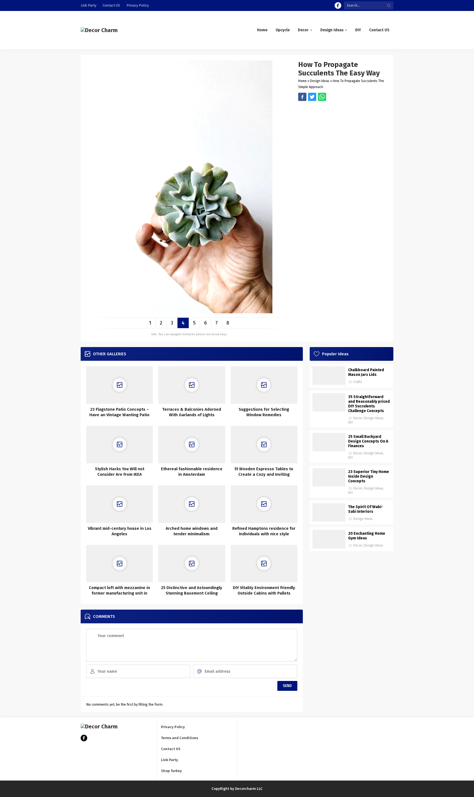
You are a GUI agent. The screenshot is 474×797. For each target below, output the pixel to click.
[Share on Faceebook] (312, 97)
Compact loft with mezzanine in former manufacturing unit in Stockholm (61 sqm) (119, 593)
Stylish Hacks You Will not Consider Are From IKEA (119, 471)
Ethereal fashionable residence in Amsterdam (191, 471)
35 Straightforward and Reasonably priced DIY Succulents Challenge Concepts (369, 404)
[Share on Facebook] (302, 97)
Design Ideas (319, 81)
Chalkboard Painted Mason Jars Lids (366, 372)
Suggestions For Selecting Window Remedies (264, 412)
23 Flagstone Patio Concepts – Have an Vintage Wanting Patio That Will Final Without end (119, 415)
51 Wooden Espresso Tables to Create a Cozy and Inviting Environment (264, 474)
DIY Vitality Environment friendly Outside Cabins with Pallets (264, 590)
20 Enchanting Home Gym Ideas (366, 535)
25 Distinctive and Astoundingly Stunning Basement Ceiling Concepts (191, 593)
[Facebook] (338, 5)
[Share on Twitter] (322, 97)
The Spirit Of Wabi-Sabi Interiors (365, 509)
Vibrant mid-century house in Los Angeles (119, 531)
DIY (350, 422)
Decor (357, 418)
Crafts (357, 382)
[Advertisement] (343, 139)
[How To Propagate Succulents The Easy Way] (189, 311)
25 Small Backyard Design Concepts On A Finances (368, 441)
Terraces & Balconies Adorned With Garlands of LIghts (191, 412)
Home (302, 81)
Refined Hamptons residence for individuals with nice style (263, 531)
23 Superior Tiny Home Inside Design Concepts (368, 476)
